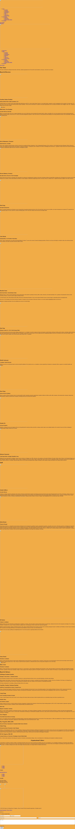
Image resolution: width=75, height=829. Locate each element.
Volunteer (6, 17)
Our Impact (4, 20)
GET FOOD (2, 22)
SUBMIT (1, 827)
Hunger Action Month (8, 19)
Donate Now (4, 50)
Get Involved (4, 16)
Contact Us (6, 14)
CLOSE (1, 828)
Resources (6, 12)
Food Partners (6, 11)
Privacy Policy (6, 15)
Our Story (6, 9)
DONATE (2, 23)
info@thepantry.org (3, 772)
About (3, 8)
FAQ (5, 13)
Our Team (6, 10)
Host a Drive (6, 18)
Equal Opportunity (3, 810)
